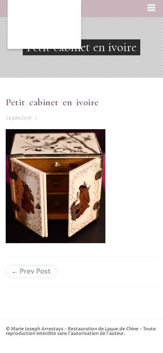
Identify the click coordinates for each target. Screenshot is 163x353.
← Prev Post (31, 271)
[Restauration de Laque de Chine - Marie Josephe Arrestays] (44, 24)
